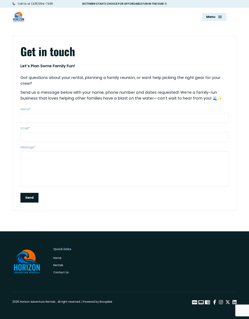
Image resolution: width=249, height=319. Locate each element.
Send (29, 197)
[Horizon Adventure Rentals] (18, 17)
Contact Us (61, 272)
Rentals (58, 265)
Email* (25, 128)
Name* (25, 109)
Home (57, 258)
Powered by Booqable (97, 302)
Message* (28, 147)
